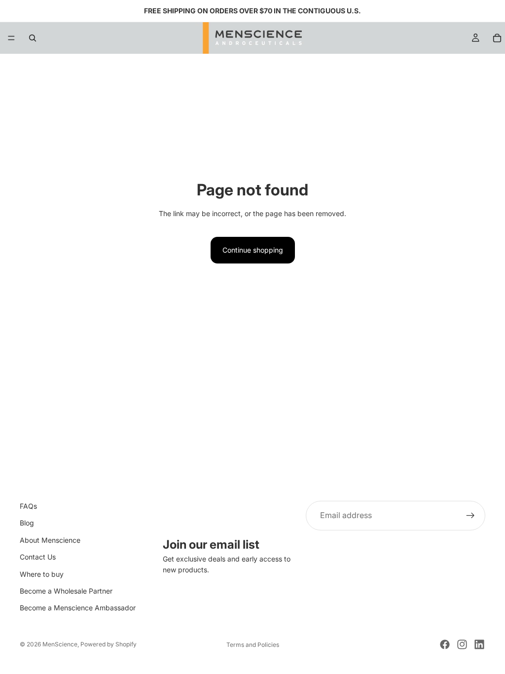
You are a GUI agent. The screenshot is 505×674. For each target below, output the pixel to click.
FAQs (28, 506)
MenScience (59, 644)
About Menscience (50, 540)
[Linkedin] (479, 644)
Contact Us (38, 557)
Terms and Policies (252, 644)
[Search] (32, 38)
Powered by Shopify (108, 644)
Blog (27, 523)
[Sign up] (470, 515)
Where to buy (42, 574)
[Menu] (11, 38)
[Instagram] (462, 644)
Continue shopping (252, 250)
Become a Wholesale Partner (66, 591)
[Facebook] (445, 644)
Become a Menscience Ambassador (78, 608)
